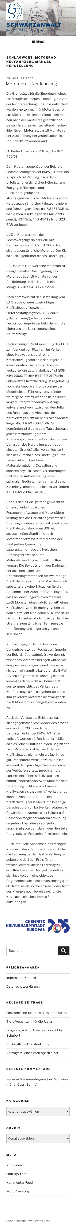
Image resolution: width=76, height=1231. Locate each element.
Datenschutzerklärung (23, 986)
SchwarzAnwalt (34, 25)
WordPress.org (17, 1191)
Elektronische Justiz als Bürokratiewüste (36, 1013)
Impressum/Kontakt (21, 978)
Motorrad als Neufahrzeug (31, 83)
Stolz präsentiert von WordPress (28, 1221)
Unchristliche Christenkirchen (28, 1044)
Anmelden (14, 1165)
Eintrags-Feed (16, 1174)
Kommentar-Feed (19, 1183)
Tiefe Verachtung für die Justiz (29, 1021)
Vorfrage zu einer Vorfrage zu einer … (33, 1053)
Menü (40, 41)
